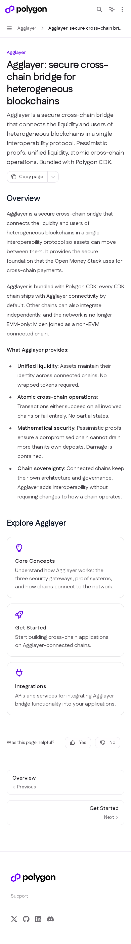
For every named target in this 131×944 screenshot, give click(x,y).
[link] (65, 567)
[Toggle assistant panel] (112, 9)
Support (19, 896)
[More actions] (122, 9)
